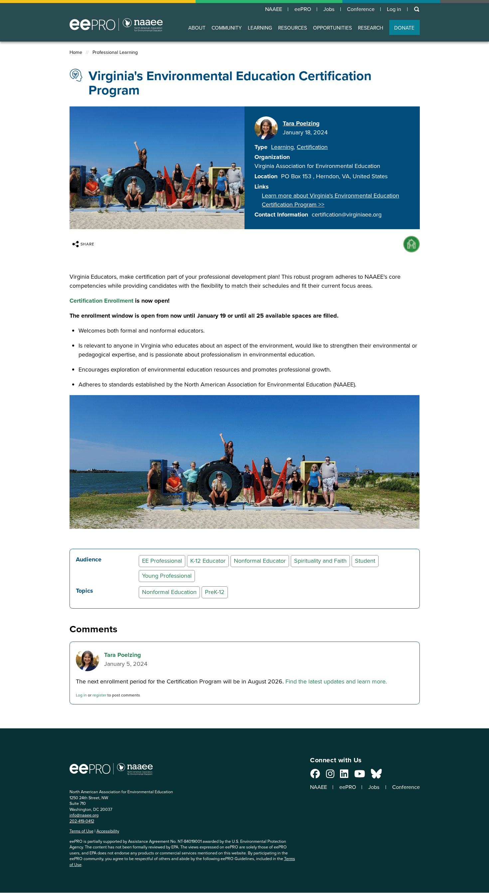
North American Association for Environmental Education (116, 25)
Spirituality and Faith (320, 560)
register (99, 695)
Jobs (329, 9)
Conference (361, 9)
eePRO (302, 9)
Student (365, 560)
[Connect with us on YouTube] (359, 775)
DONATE (404, 28)
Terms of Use (81, 831)
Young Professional (167, 575)
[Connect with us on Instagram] (330, 775)
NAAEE (273, 9)
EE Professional (162, 560)
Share (88, 244)
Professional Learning (115, 52)
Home (76, 52)
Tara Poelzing (301, 123)
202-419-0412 (82, 821)
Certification (312, 147)
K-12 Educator (208, 560)
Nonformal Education (169, 592)
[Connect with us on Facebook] (315, 775)
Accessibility (107, 831)
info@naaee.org (84, 815)
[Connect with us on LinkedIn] (344, 775)
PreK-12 (215, 592)
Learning (282, 147)
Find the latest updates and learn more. (336, 681)
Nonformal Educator (260, 560)
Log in (394, 9)
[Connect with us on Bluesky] (376, 775)
